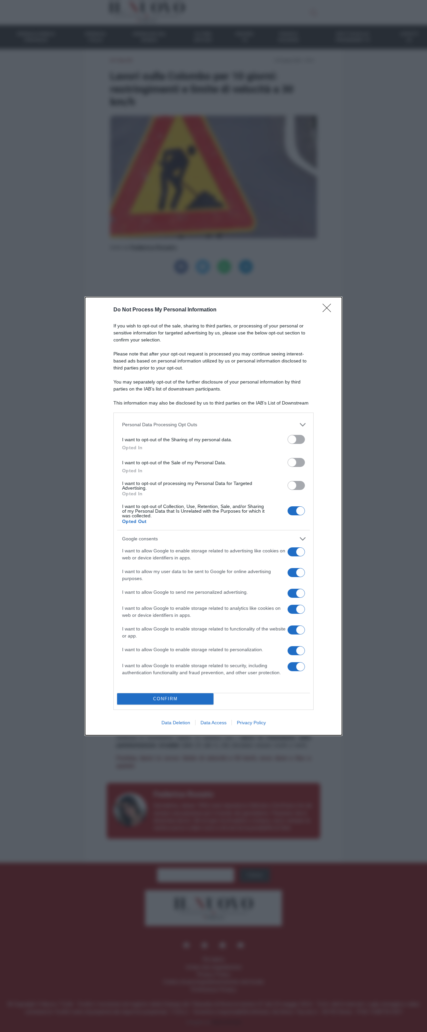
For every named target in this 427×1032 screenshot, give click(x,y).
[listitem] (213, 424)
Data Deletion (175, 722)
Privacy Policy (251, 722)
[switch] (296, 439)
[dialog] (213, 516)
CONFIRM (165, 698)
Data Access (213, 722)
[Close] (329, 310)
